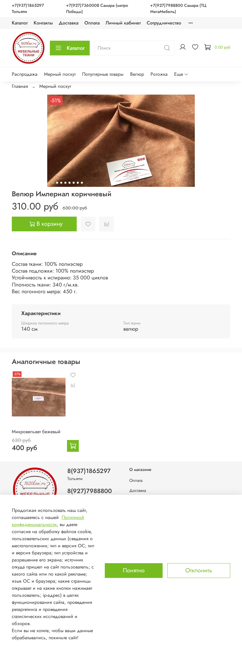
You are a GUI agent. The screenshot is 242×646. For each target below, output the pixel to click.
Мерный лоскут (60, 74)
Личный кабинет (123, 22)
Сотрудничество (164, 22)
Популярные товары (102, 74)
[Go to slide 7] (78, 183)
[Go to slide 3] (61, 183)
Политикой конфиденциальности (48, 521)
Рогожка (159, 74)
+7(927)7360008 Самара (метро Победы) (97, 8)
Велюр (137, 74)
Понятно (134, 570)
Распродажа (24, 74)
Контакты (43, 22)
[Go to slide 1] (53, 183)
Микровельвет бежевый (36, 431)
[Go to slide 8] (82, 183)
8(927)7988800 (89, 491)
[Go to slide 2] (57, 183)
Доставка (69, 22)
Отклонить (198, 570)
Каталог (20, 22)
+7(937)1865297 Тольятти (28, 8)
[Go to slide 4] (65, 183)
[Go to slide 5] (70, 183)
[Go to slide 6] (74, 183)
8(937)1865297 (89, 471)
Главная (20, 86)
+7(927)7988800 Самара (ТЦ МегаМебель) (178, 8)
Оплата (92, 22)
